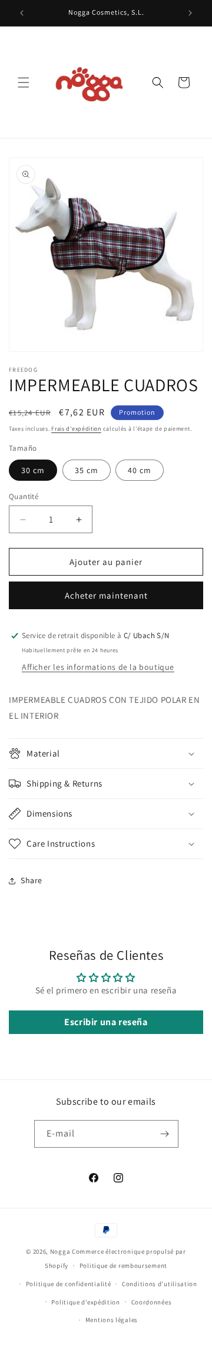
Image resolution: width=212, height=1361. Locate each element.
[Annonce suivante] (190, 13)
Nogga (60, 1251)
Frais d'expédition (76, 428)
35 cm (86, 470)
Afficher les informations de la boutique (98, 667)
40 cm (139, 470)
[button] (24, 82)
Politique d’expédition (85, 1302)
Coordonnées (151, 1302)
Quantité (23, 496)
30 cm (33, 470)
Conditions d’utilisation (159, 1284)
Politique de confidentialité (68, 1284)
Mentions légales (111, 1320)
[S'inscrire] (165, 1134)
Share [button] (31, 880)
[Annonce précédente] (22, 13)
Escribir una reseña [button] (105, 1022)
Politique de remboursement (123, 1265)
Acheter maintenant (106, 595)
